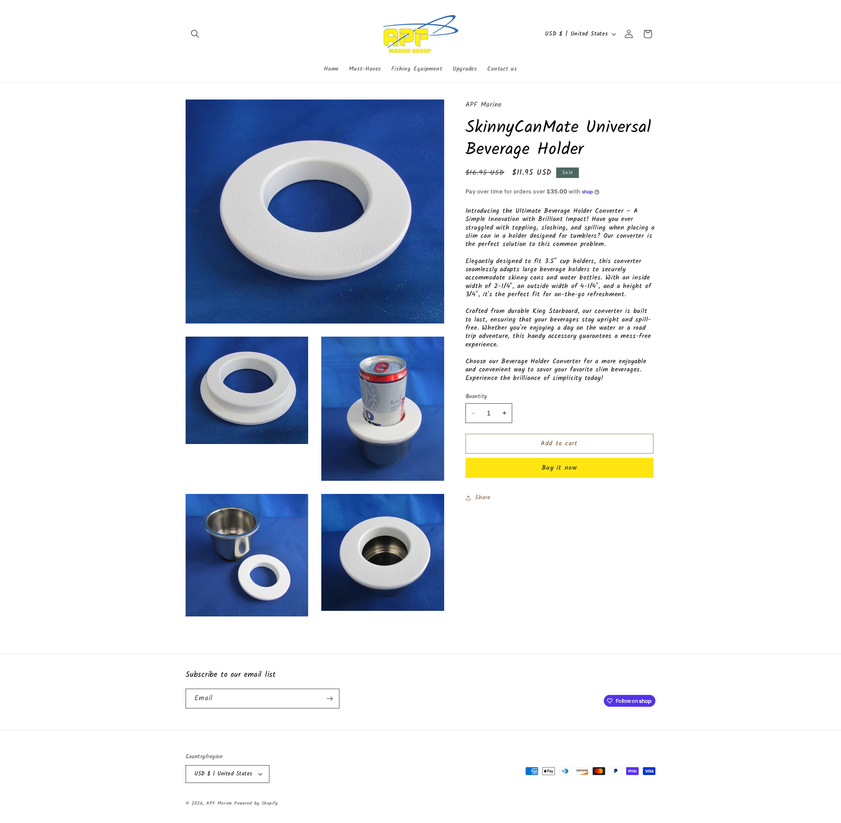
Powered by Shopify (256, 803)
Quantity (476, 396)
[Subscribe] (329, 699)
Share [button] (482, 497)
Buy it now (559, 468)
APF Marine (219, 803)
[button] (195, 34)
